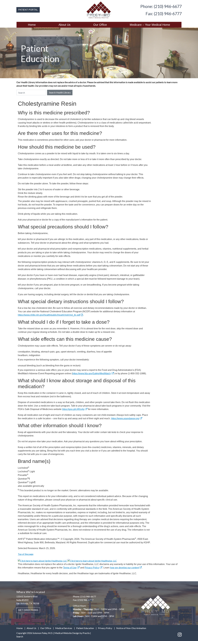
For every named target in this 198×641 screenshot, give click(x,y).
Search (19, 636)
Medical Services (63, 628)
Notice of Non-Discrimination (131, 628)
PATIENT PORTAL (28, 10)
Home (32, 24)
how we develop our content (124, 567)
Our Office (100, 24)
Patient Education (85, 628)
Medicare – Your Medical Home (150, 24)
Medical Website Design (67, 633)
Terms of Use (70, 567)
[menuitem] (32, 25)
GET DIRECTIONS (28, 610)
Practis (86, 633)
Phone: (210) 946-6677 (161, 6)
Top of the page (25, 554)
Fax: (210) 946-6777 (164, 13)
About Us (64, 24)
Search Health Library (60, 92)
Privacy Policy (92, 567)
